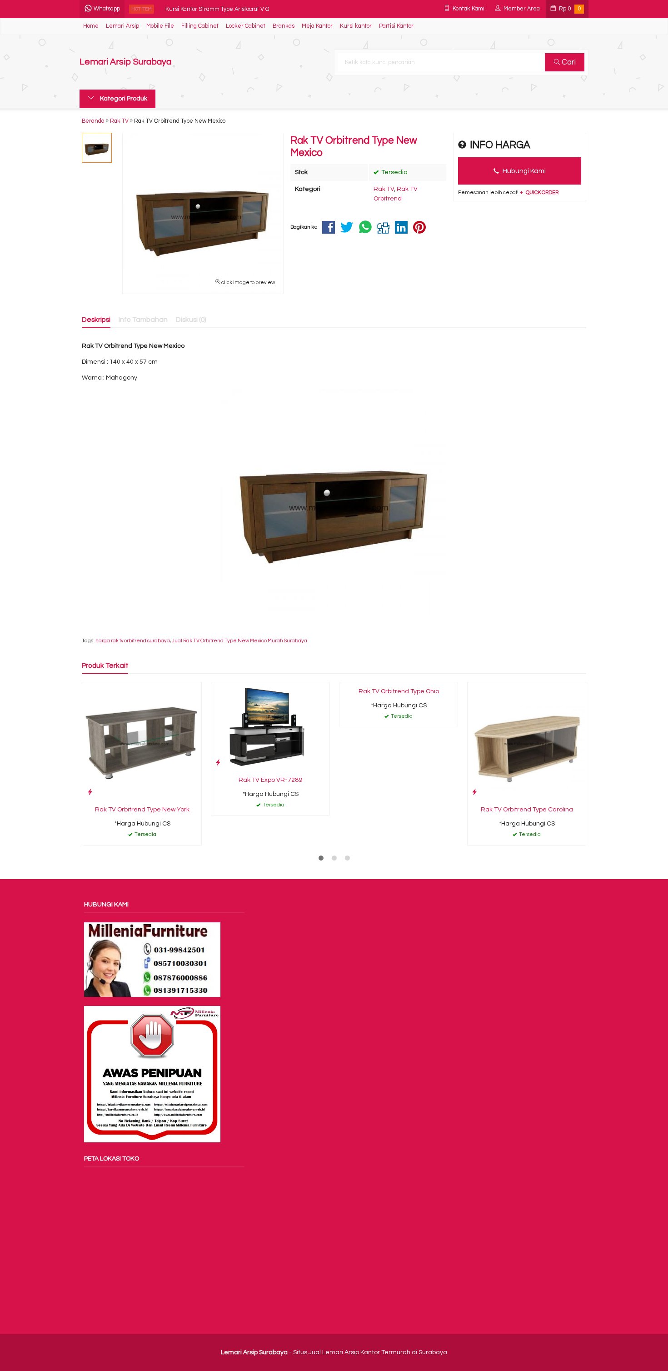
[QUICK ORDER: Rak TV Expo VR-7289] (218, 762)
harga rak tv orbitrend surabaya (132, 640)
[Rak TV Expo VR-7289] (270, 726)
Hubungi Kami (523, 171)
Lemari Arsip (122, 26)
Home (91, 26)
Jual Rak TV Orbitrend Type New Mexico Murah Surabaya (239, 640)
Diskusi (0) (191, 319)
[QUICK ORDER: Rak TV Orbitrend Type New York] (90, 792)
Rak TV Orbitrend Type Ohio (399, 691)
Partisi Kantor (396, 26)
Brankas (283, 26)
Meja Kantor (317, 26)
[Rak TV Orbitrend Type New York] (142, 741)
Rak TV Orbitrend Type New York (142, 809)
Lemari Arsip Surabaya (125, 62)
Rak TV (384, 189)
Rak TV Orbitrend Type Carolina (527, 809)
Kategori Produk (123, 98)
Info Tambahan (143, 319)
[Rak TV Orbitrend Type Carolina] (527, 741)
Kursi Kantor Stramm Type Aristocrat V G (217, 9)
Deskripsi (96, 319)
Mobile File (160, 26)
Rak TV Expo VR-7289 (270, 780)
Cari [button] (568, 62)
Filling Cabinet (200, 26)
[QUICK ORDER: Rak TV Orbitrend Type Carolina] (474, 792)
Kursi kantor (356, 26)
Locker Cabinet (245, 26)
